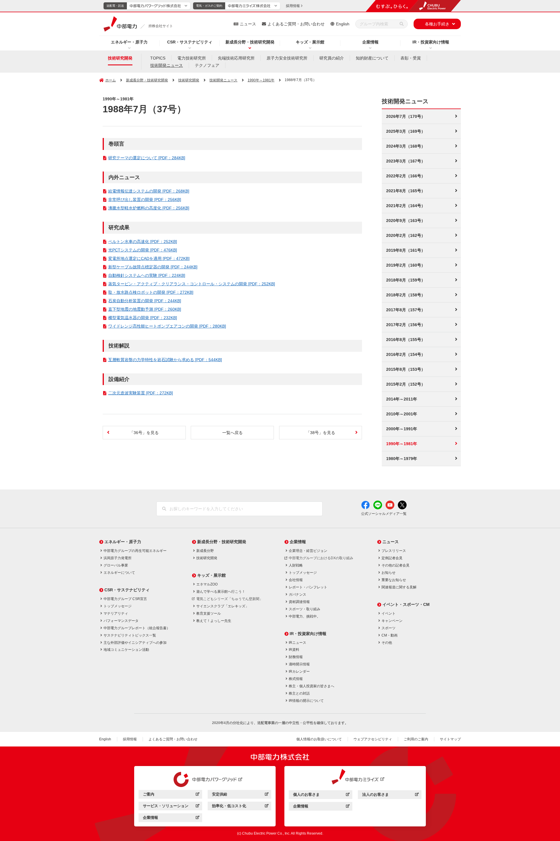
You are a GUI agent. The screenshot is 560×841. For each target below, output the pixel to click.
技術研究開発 (120, 58)
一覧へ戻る (232, 432)
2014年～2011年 (401, 399)
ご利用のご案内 (416, 739)
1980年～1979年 (401, 458)
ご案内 (171, 795)
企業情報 (370, 42)
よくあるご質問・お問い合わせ (296, 24)
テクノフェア (207, 65)
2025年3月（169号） (405, 131)
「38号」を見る (320, 432)
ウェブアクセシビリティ (373, 739)
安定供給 (240, 795)
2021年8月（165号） (405, 190)
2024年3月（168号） (405, 146)
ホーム (110, 80)
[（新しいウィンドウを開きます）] (205, 779)
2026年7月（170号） (405, 116)
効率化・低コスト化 (240, 807)
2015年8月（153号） (405, 369)
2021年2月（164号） (405, 205)
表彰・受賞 (410, 58)
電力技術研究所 (191, 58)
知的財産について (372, 58)
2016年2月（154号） (405, 354)
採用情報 (130, 739)
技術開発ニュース (166, 65)
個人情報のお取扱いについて (319, 739)
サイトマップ (450, 739)
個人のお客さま (321, 795)
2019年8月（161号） (405, 250)
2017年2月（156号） (405, 324)
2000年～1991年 (401, 428)
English (342, 24)
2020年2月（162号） (405, 235)
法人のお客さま (390, 795)
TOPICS (157, 58)
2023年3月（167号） (405, 161)
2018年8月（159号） (405, 280)
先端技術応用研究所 (236, 58)
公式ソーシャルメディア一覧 (384, 514)
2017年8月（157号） (405, 309)
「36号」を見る (144, 432)
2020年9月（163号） (405, 220)
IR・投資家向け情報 (430, 42)
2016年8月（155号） (405, 339)
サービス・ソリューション (171, 807)
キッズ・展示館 (310, 42)
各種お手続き (437, 24)
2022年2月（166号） (405, 176)
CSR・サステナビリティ (189, 42)
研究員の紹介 (331, 58)
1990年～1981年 (261, 80)
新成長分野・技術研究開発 (249, 42)
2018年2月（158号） (405, 295)
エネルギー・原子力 (129, 42)
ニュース (248, 24)
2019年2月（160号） (405, 265)
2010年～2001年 (401, 414)
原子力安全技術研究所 (287, 58)
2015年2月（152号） (405, 384)
